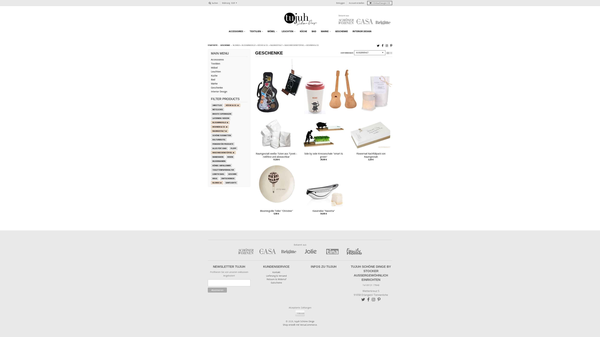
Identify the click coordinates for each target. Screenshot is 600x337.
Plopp (233, 148)
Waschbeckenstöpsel (222, 152)
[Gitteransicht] (388, 53)
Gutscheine (276, 282)
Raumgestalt (218, 131)
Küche (303, 31)
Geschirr (232, 174)
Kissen (230, 157)
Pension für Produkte (222, 144)
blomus (216, 183)
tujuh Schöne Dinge (304, 321)
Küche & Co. (231, 105)
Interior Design (361, 31)
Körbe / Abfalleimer (221, 165)
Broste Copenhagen (221, 114)
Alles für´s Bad (219, 148)
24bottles (217, 105)
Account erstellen (356, 3)
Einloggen (340, 3)
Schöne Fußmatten (221, 135)
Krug (214, 178)
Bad (314, 31)
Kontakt (276, 272)
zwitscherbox (227, 178)
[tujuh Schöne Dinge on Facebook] (382, 45)
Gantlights (231, 183)
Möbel (271, 31)
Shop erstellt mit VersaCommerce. (300, 324)
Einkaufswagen (381, 3)
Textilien (255, 31)
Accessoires (236, 31)
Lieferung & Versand (276, 275)
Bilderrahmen (218, 161)
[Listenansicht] (391, 53)
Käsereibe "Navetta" (323, 210)
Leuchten (287, 31)
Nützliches (217, 109)
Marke (325, 31)
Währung (226, 3)
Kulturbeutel (218, 140)
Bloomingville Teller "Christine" (276, 210)
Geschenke (341, 31)
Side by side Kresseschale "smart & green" (323, 155)
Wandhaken (217, 157)
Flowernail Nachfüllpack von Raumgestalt (370, 155)
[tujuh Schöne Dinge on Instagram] (387, 45)
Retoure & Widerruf (276, 279)
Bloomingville (219, 122)
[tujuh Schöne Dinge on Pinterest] (391, 45)
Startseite (213, 45)
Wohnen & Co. (218, 127)
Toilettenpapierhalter (223, 170)
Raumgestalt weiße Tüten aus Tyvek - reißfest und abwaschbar (276, 155)
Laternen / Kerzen (220, 118)
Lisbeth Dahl (218, 174)
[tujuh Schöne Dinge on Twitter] (378, 45)
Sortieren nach (347, 53)
